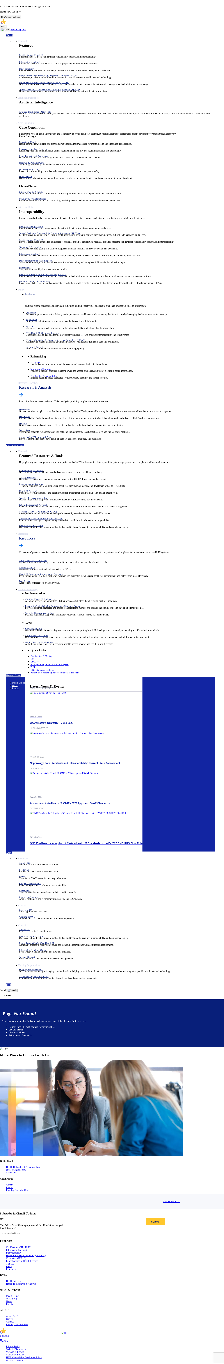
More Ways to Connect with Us (24, 1055)
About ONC (12, 1316)
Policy (30, 294)
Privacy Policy (13, 1346)
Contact (10, 1321)
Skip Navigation (18, 29)
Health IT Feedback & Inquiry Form (23, 1167)
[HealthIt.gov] (30, 23)
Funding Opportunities (17, 1190)
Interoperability (13, 1252)
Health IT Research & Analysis (21, 1284)
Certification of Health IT (18, 1247)
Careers (9, 1184)
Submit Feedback (171, 1201)
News (9, 1301)
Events (9, 1187)
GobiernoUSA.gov (15, 1354)
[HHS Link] (65, 1333)
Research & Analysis (35, 387)
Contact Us (11, 1172)
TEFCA (10, 1263)
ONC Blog (11, 1298)
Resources (27, 538)
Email (8, 1228)
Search (3, 990)
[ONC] (31, 1333)
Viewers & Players (15, 1352)
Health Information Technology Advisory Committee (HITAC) (26, 1256)
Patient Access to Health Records (22, 1261)
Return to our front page (20, 1035)
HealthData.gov (13, 1281)
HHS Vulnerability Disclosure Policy (24, 1357)
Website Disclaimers (16, 1349)
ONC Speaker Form (16, 1170)
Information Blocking (16, 1250)
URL (2, 1219)
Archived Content (14, 1360)
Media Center (12, 1296)
